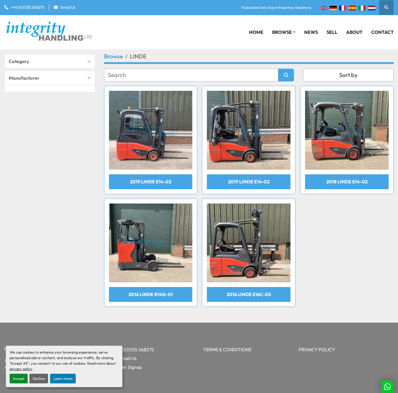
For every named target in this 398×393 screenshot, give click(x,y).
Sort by (348, 75)
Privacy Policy (317, 349)
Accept (18, 378)
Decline (39, 378)
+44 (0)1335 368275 (27, 7)
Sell (332, 32)
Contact (382, 32)
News (311, 32)
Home (256, 32)
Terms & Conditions (227, 349)
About (354, 32)
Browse (282, 32)
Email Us (67, 7)
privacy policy (21, 368)
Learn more (63, 378)
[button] (283, 32)
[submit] (286, 75)
